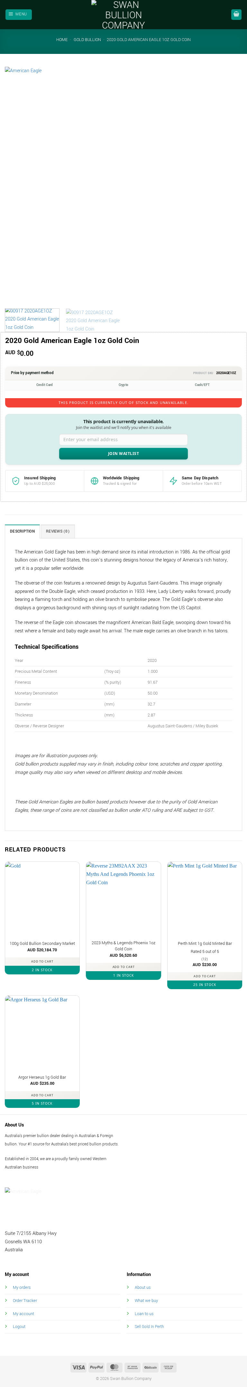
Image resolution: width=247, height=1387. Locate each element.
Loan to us (144, 1314)
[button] (18, 14)
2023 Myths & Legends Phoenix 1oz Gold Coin (123, 946)
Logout (19, 1326)
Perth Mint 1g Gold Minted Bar (205, 943)
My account (23, 1314)
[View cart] (236, 14)
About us (143, 1287)
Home (62, 40)
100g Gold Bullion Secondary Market (42, 943)
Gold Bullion (87, 40)
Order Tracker (25, 1300)
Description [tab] (22, 531)
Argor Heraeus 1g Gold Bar (42, 1077)
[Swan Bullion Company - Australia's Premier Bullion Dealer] (123, 14)
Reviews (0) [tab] (58, 531)
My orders (22, 1287)
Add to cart (42, 961)
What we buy (146, 1300)
